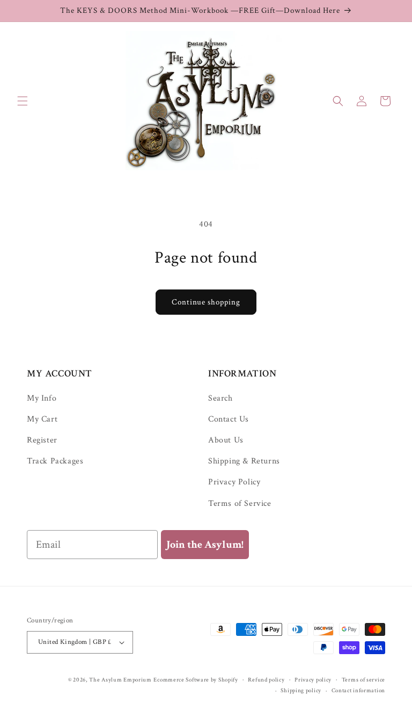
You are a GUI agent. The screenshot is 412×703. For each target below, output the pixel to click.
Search (220, 398)
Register (42, 440)
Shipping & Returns (244, 461)
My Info (41, 398)
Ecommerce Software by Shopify (195, 680)
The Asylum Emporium (120, 680)
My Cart (42, 419)
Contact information (358, 690)
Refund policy (266, 680)
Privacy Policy (234, 482)
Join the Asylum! (205, 545)
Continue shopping (206, 302)
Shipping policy (301, 690)
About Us (226, 440)
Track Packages (55, 461)
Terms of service (363, 680)
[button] (22, 101)
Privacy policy (313, 680)
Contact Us (228, 419)
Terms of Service (239, 503)
